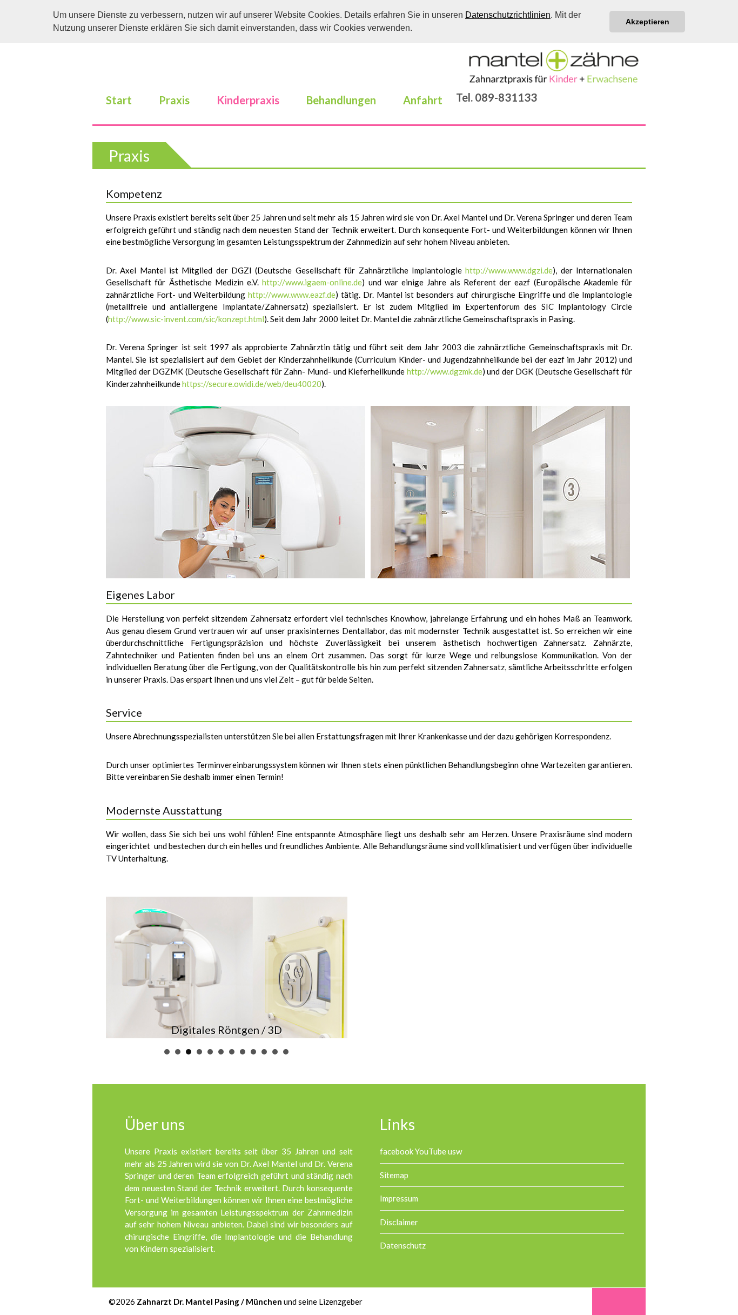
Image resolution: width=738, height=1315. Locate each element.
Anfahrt (422, 100)
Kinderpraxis (248, 100)
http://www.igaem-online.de (312, 282)
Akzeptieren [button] (647, 21)
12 (286, 1051)
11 (275, 1051)
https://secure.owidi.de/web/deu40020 (251, 384)
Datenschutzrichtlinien (508, 14)
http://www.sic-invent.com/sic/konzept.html (186, 319)
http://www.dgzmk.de (444, 371)
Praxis (174, 100)
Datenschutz (403, 1245)
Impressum (399, 1198)
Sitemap (394, 1175)
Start (119, 100)
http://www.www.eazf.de (292, 294)
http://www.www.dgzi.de (509, 270)
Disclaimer (399, 1222)
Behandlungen (341, 100)
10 (264, 1051)
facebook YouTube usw (421, 1151)
